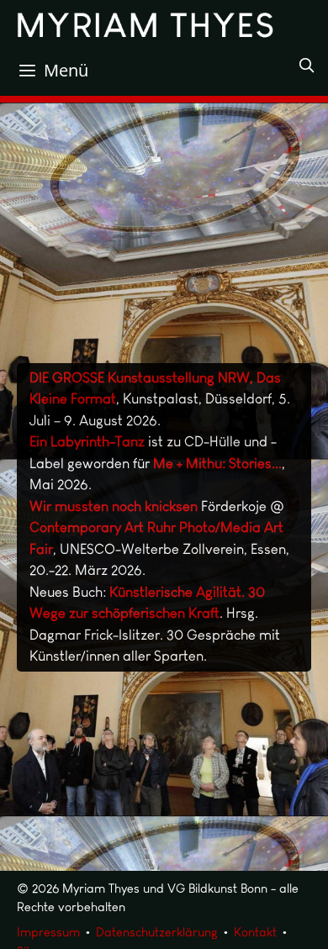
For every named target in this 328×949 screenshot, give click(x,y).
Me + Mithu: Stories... (217, 463)
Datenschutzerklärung (157, 932)
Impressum (48, 932)
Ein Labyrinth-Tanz (87, 441)
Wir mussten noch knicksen (113, 506)
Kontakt (255, 932)
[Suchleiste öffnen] (306, 65)
